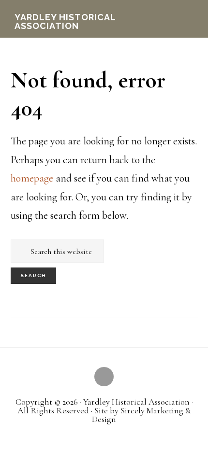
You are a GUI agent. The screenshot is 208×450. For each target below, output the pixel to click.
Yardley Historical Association (65, 21)
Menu (187, 10)
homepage (32, 178)
